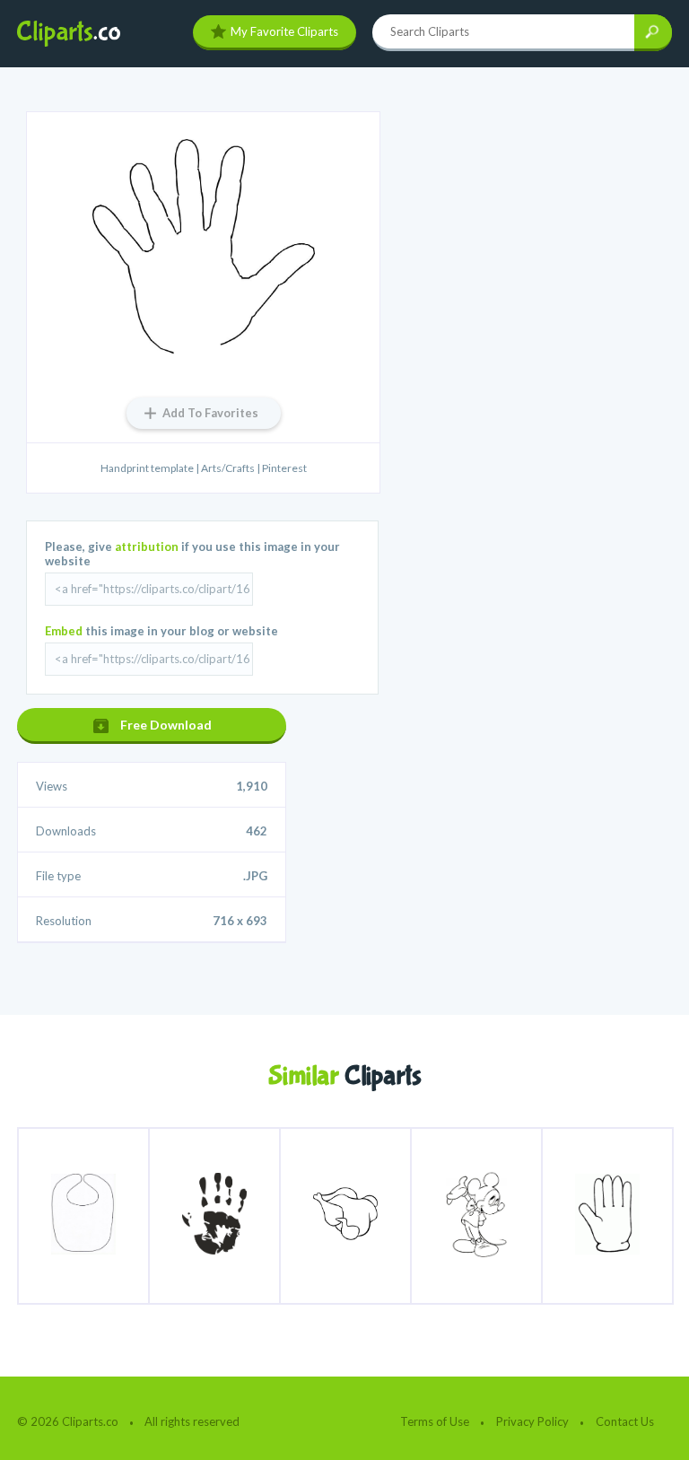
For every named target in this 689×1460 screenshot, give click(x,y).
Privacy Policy (532, 1421)
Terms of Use (434, 1421)
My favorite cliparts (284, 31)
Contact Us (625, 1421)
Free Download (166, 724)
